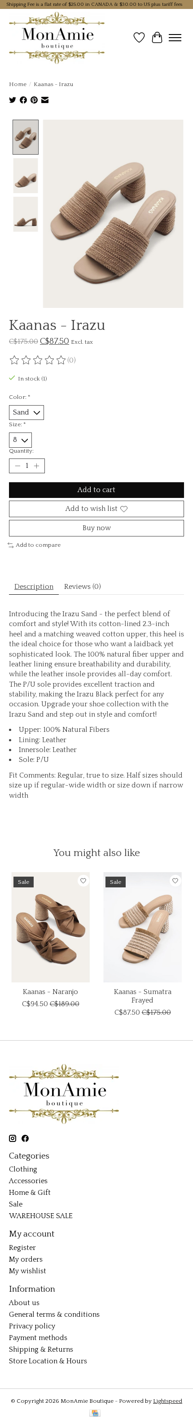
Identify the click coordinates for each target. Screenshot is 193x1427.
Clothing (23, 1169)
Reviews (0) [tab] (82, 587)
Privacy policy (32, 1326)
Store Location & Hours (48, 1361)
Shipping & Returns (41, 1349)
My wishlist (27, 1271)
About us (24, 1303)
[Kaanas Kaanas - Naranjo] (50, 927)
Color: (20, 397)
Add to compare (38, 545)
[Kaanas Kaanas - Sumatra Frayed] (142, 927)
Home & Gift (30, 1193)
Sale (15, 1204)
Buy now (97, 528)
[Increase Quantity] (36, 465)
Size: (17, 424)
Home (17, 84)
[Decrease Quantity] (17, 465)
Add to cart (96, 490)
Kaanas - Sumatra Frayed (142, 996)
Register (22, 1248)
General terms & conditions (54, 1314)
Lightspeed (167, 1401)
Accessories (28, 1181)
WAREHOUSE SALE (41, 1216)
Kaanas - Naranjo (50, 992)
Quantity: (21, 451)
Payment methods (38, 1338)
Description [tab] (33, 587)
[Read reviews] (38, 360)
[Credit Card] (95, 1414)
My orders (26, 1259)
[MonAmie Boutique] (57, 38)
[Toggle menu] (175, 38)
